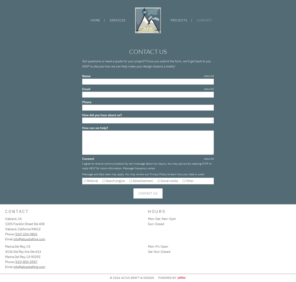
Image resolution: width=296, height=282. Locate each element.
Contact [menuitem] (204, 20)
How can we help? (95, 128)
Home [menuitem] (95, 20)
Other (190, 181)
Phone (86, 102)
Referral (92, 181)
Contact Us (148, 193)
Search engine (115, 181)
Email (86, 89)
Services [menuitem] (118, 20)
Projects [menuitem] (179, 20)
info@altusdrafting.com (29, 239)
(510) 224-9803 (26, 234)
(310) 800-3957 (26, 262)
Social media (169, 181)
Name (86, 76)
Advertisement (143, 181)
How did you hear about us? (102, 115)
